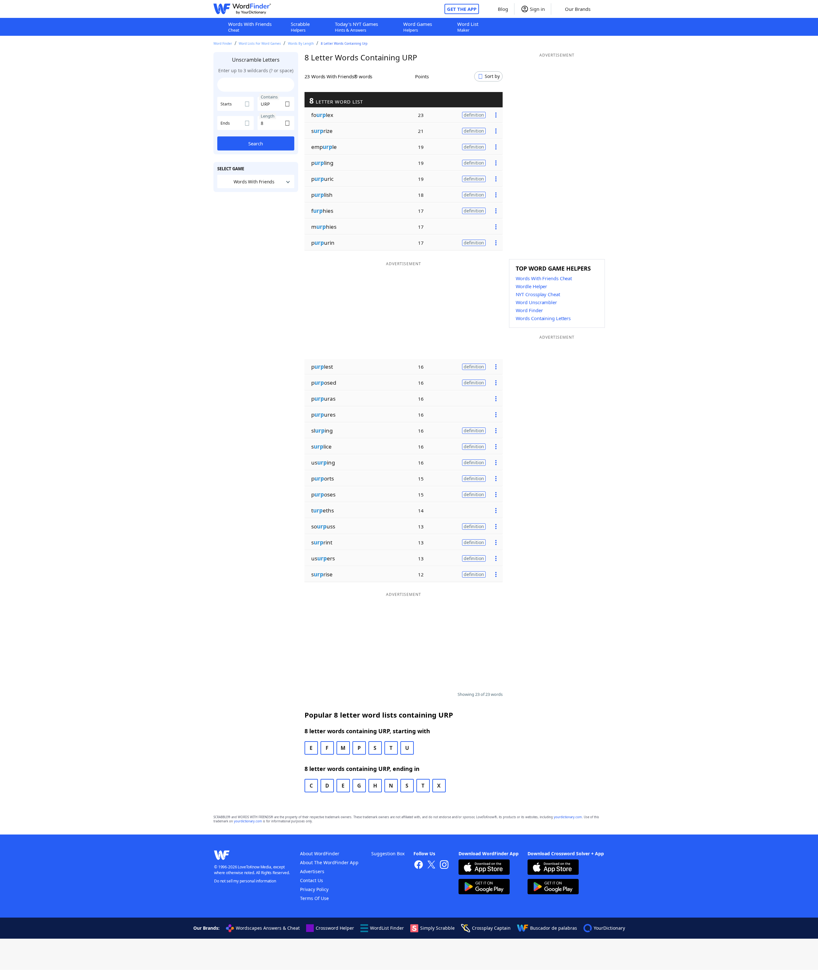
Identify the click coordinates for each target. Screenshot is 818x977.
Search (255, 143)
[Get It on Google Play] (484, 887)
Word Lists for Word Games (260, 43)
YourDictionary (609, 928)
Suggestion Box (388, 853)
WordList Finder (387, 928)
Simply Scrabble (437, 928)
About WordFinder (319, 853)
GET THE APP (461, 9)
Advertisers (312, 871)
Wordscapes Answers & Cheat (268, 928)
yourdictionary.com (568, 817)
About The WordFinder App (329, 862)
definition (474, 115)
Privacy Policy (314, 889)
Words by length (301, 43)
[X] (431, 865)
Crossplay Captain (491, 928)
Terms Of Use (314, 898)
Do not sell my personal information (245, 881)
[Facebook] (418, 865)
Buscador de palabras (553, 928)
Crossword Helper (335, 928)
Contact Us (311, 880)
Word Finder (222, 43)
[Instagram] (444, 865)
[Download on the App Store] (484, 867)
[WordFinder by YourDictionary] (242, 9)
